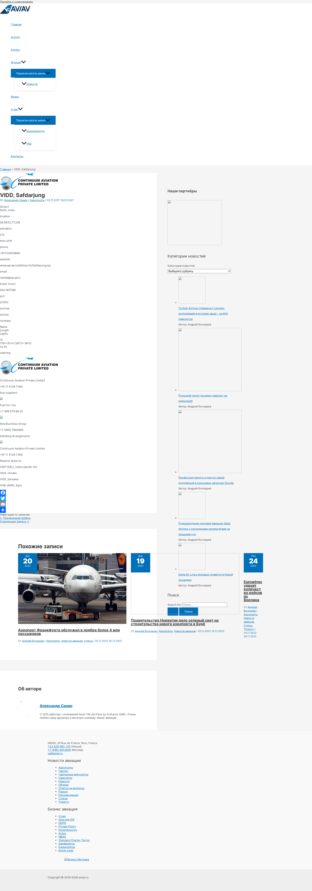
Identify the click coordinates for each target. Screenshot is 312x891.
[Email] (78, 504)
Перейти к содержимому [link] (16, 1)
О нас (14, 109)
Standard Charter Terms (74, 840)
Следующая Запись (14, 521)
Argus (62, 833)
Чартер (63, 771)
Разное (63, 791)
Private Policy (67, 826)
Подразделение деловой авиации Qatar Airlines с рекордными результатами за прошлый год (204, 529)
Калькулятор (66, 847)
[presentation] (23, 62)
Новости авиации (72, 640)
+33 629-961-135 (59, 746)
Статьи (88, 640)
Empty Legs (65, 850)
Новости (32, 84)
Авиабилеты (66, 843)
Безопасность (35, 131)
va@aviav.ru (55, 753)
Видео (15, 96)
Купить (15, 49)
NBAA (62, 836)
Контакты (17, 156)
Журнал (16, 62)
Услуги (15, 37)
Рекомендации (68, 795)
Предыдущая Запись (15, 518)
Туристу (249, 629)
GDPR (62, 823)
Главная (16, 24)
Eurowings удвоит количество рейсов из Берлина (253, 591)
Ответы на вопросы (71, 788)
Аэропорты (37, 200)
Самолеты (65, 778)
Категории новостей (181, 265)
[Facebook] (78, 493)
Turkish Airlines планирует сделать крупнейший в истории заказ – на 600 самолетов (203, 313)
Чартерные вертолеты (73, 774)
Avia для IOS (66, 819)
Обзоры (63, 784)
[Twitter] (78, 498)
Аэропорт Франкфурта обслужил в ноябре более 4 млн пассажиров (69, 632)
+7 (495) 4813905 (59, 750)
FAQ (28, 143)
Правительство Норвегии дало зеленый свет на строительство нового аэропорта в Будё (175, 622)
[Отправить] (78, 510)
